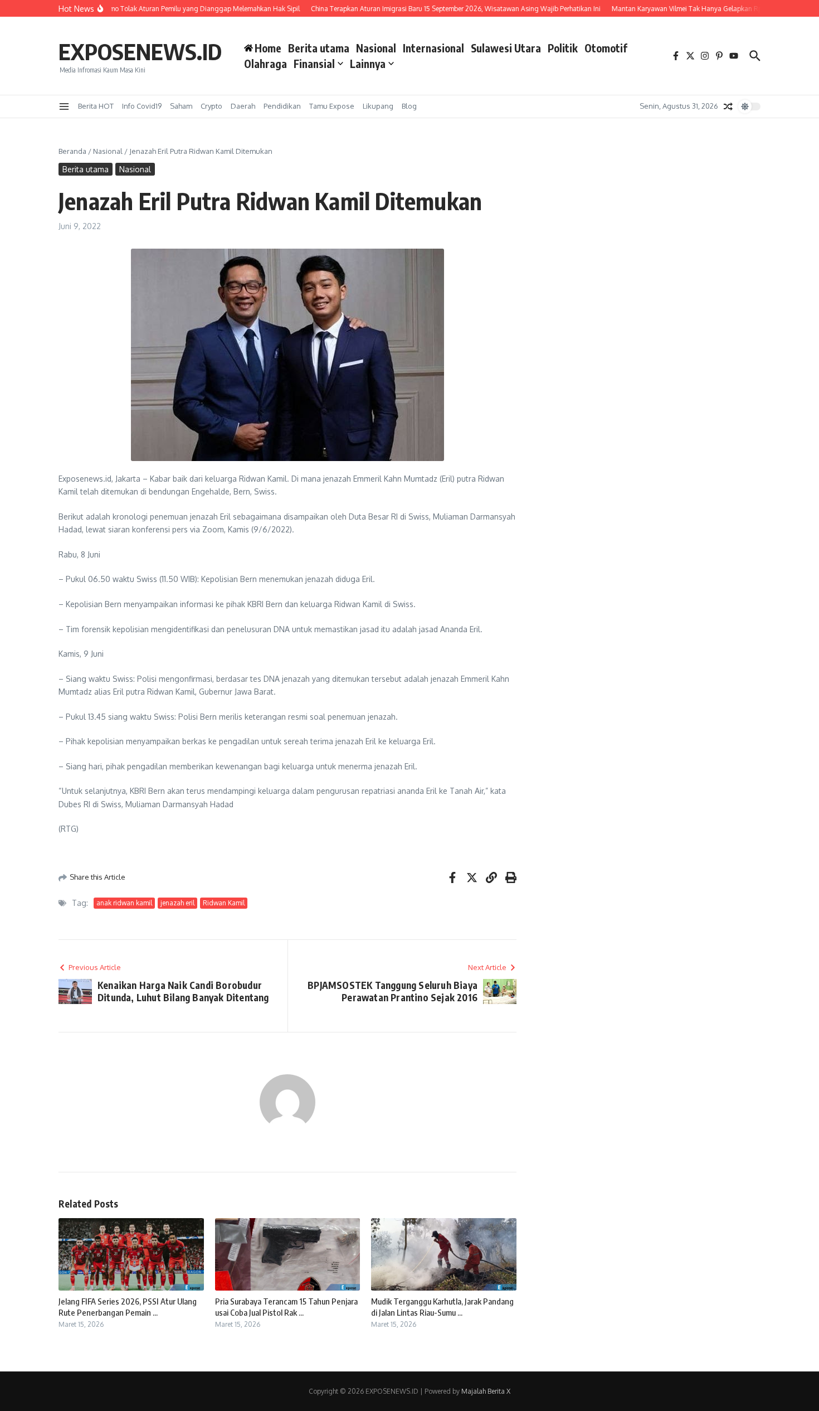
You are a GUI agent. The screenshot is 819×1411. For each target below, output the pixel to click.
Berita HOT (96, 105)
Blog (409, 105)
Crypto (211, 105)
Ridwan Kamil (224, 903)
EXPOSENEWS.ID (140, 51)
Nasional (376, 48)
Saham (181, 105)
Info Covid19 (142, 105)
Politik (563, 48)
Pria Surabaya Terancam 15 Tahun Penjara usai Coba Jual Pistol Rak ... (286, 1306)
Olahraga (265, 63)
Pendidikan (282, 105)
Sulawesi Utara (506, 48)
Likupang (378, 105)
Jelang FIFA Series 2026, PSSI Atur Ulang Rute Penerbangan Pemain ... (127, 1306)
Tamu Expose (331, 105)
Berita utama (318, 48)
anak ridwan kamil (124, 903)
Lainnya (368, 63)
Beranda (72, 151)
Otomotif (605, 48)
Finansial (314, 63)
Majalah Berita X (485, 1391)
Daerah (243, 105)
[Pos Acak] (728, 106)
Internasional (433, 48)
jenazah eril (177, 903)
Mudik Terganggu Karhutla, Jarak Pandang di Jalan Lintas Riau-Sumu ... (442, 1306)
